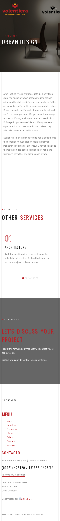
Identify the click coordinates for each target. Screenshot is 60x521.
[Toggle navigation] (56, 10)
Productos (12, 429)
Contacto (11, 441)
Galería (10, 437)
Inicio (9, 421)
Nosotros (11, 425)
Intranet (11, 445)
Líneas (10, 433)
